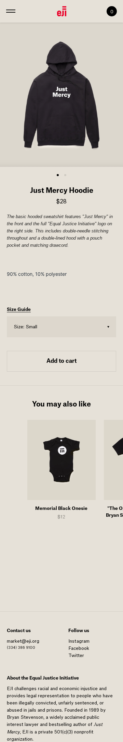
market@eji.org (23, 641)
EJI (10, 688)
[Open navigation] (10, 11)
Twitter (76, 655)
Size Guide (19, 309)
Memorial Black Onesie (61, 508)
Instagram (79, 641)
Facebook (78, 648)
